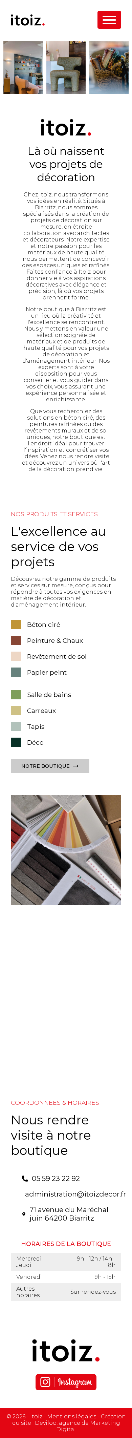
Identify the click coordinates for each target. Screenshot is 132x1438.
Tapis (36, 726)
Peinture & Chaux (55, 640)
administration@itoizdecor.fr (75, 1194)
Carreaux (41, 710)
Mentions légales (71, 1416)
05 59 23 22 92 (56, 1178)
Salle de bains (49, 695)
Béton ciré (43, 624)
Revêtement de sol (57, 656)
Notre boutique (45, 766)
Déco (35, 742)
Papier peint (47, 672)
